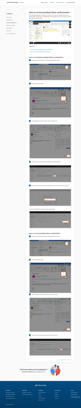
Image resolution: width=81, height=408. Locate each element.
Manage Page (65, 16)
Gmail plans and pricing (26, 392)
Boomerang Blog (74, 392)
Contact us (57, 398)
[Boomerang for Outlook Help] (15, 2)
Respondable (9, 28)
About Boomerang (42, 392)
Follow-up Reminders (11, 22)
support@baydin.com (39, 371)
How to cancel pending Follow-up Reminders (40, 51)
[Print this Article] (71, 12)
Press (39, 394)
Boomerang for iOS (9, 396)
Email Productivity (60, 2)
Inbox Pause (9, 17)
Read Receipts (9, 20)
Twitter (56, 392)
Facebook (56, 396)
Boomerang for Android (10, 398)
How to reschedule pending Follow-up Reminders (41, 49)
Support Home (44, 2)
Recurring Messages (10, 25)
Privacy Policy (41, 400)
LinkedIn (56, 394)
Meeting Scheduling (70, 2)
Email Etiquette (74, 394)
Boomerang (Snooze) (10, 33)
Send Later (8, 30)
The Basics (52, 2)
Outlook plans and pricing (27, 394)
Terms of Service (41, 398)
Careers (40, 396)
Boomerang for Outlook (10, 394)
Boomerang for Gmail (10, 392)
